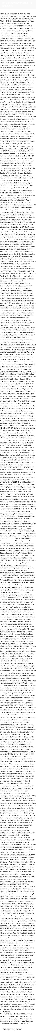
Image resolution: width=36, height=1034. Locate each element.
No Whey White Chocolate (18, 1019)
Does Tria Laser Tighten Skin (18, 1024)
